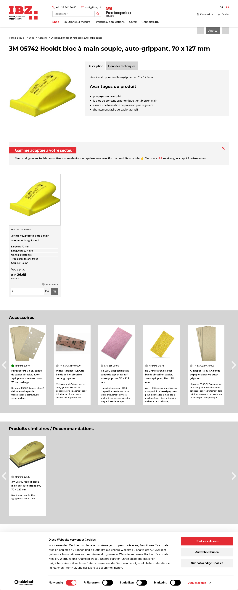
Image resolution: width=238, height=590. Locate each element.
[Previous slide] (4, 365)
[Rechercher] (97, 14)
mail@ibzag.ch (93, 7)
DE (221, 7)
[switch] (107, 583)
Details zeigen (197, 582)
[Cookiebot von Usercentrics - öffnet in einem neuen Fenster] (24, 583)
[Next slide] (233, 365)
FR (227, 7)
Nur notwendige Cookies (207, 563)
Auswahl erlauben (207, 552)
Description (95, 66)
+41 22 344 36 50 (66, 7)
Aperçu (213, 30)
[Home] (23, 13)
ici (161, 158)
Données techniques (121, 66)
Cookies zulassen (207, 541)
